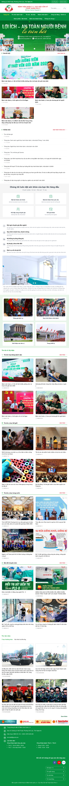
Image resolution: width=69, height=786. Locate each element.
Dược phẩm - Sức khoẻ (20, 18)
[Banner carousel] (34, 35)
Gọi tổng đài (55, 1)
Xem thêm (64, 716)
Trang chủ (6, 14)
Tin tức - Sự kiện (30, 14)
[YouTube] (59, 762)
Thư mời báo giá (8, 134)
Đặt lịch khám (63, 1)
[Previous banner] (4, 36)
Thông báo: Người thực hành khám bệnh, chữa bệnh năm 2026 (21, 146)
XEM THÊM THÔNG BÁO (59, 129)
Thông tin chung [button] (49, 18)
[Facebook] (54, 762)
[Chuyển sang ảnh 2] (35, 283)
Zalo (63, 762)
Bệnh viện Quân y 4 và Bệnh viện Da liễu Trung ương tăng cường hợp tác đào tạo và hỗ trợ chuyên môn (17, 121)
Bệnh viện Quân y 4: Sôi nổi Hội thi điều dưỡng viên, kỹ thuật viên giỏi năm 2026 (25, 81)
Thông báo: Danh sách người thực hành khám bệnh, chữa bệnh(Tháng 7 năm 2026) (26, 140)
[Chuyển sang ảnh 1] (33, 283)
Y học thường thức (7, 639)
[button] (18, 660)
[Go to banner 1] (34, 48)
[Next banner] (65, 36)
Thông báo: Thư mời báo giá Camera (14, 152)
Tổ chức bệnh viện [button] (17, 14)
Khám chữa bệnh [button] (43, 14)
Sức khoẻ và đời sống (20, 639)
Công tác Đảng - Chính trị (58, 14)
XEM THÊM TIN (61, 53)
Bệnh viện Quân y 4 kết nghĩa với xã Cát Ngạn (15, 100)
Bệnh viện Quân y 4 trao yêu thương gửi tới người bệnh (49, 101)
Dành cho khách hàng (35, 18)
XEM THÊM (62, 355)
